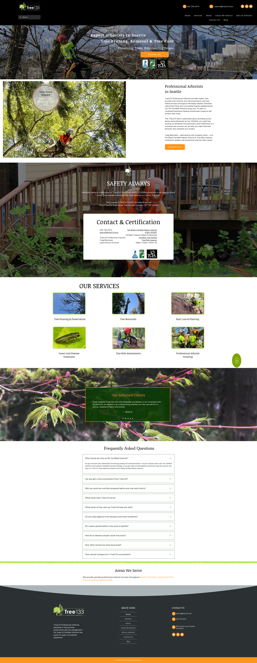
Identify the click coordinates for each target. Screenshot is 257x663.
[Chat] (184, 6)
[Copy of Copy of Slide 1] (127, 418)
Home (128, 614)
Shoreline (152, 577)
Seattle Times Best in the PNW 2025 (45, 101)
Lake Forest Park (165, 577)
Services (128, 619)
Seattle (143, 577)
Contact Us (128, 637)
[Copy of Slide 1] (125, 418)
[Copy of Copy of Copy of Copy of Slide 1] (132, 418)
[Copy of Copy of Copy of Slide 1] (130, 418)
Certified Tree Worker (148, 237)
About (128, 623)
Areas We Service (128, 628)
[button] (198, 15)
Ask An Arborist (128, 632)
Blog (128, 641)
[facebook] (173, 634)
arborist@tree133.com (223, 6)
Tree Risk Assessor (149, 240)
